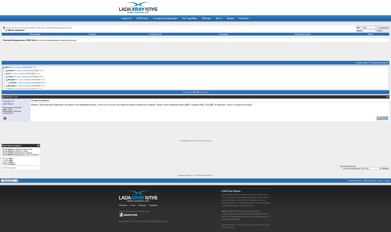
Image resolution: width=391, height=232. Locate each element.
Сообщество (154, 34)
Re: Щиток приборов (22, 70)
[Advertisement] (195, 51)
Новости (126, 18)
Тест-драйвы (189, 18)
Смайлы (6, 160)
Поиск (370, 34)
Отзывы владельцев (165, 18)
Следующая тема (203, 141)
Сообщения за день (302, 34)
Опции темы (361, 63)
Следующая (203, 92)
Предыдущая (188, 92)
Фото (219, 18)
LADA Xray (142, 18)
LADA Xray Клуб (11, 28)
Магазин (244, 18)
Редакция (153, 205)
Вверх (387, 181)
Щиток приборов (16, 67)
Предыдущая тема (188, 141)
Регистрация (35, 34)
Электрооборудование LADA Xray (59, 28)
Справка (92, 34)
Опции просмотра (378, 63)
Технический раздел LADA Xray (32, 28)
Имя (358, 27)
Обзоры (206, 18)
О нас (133, 205)
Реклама (142, 205)
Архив (380, 181)
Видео (230, 18)
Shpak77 (9, 101)
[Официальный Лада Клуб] (128, 216)
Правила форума (9, 168)
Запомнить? (384, 28)
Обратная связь (355, 181)
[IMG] (5, 162)
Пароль (359, 31)
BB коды (6, 158)
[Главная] (138, 14)
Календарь (223, 34)
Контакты (123, 205)
